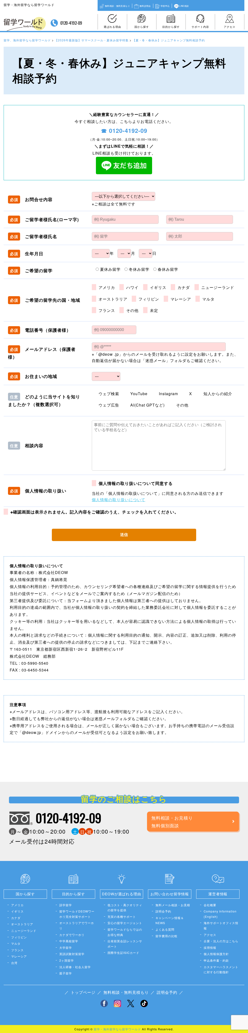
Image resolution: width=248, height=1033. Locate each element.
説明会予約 (163, 911)
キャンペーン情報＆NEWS (169, 920)
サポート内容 (200, 27)
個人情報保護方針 (216, 954)
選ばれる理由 (112, 27)
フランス (17, 950)
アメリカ (17, 905)
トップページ (83, 992)
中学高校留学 (68, 941)
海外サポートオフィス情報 (221, 925)
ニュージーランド (23, 930)
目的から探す (171, 27)
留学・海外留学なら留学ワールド (117, 1029)
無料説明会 (145, 5)
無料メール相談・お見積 (172, 905)
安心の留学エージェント (125, 923)
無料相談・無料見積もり (117, 5)
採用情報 (210, 947)
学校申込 (165, 5)
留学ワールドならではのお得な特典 (125, 932)
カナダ (16, 918)
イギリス (17, 911)
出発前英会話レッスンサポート (125, 943)
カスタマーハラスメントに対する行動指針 (221, 969)
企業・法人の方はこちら (221, 941)
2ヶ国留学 (66, 960)
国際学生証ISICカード (123, 952)
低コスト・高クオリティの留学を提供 (125, 907)
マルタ (16, 943)
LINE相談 (184, 5)
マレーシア (19, 956)
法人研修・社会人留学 (75, 967)
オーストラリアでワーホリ (76, 925)
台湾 (14, 963)
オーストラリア (22, 924)
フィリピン (19, 937)
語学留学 (65, 905)
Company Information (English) (220, 914)
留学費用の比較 (166, 936)
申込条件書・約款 (216, 960)
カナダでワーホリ (72, 935)
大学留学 (65, 947)
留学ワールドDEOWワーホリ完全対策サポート (76, 914)
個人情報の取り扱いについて (118, 499)
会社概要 (210, 905)
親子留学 (65, 973)
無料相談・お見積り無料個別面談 (172, 821)
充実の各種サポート (122, 916)
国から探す (141, 27)
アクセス (229, 27)
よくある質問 (164, 929)
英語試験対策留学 (72, 954)
